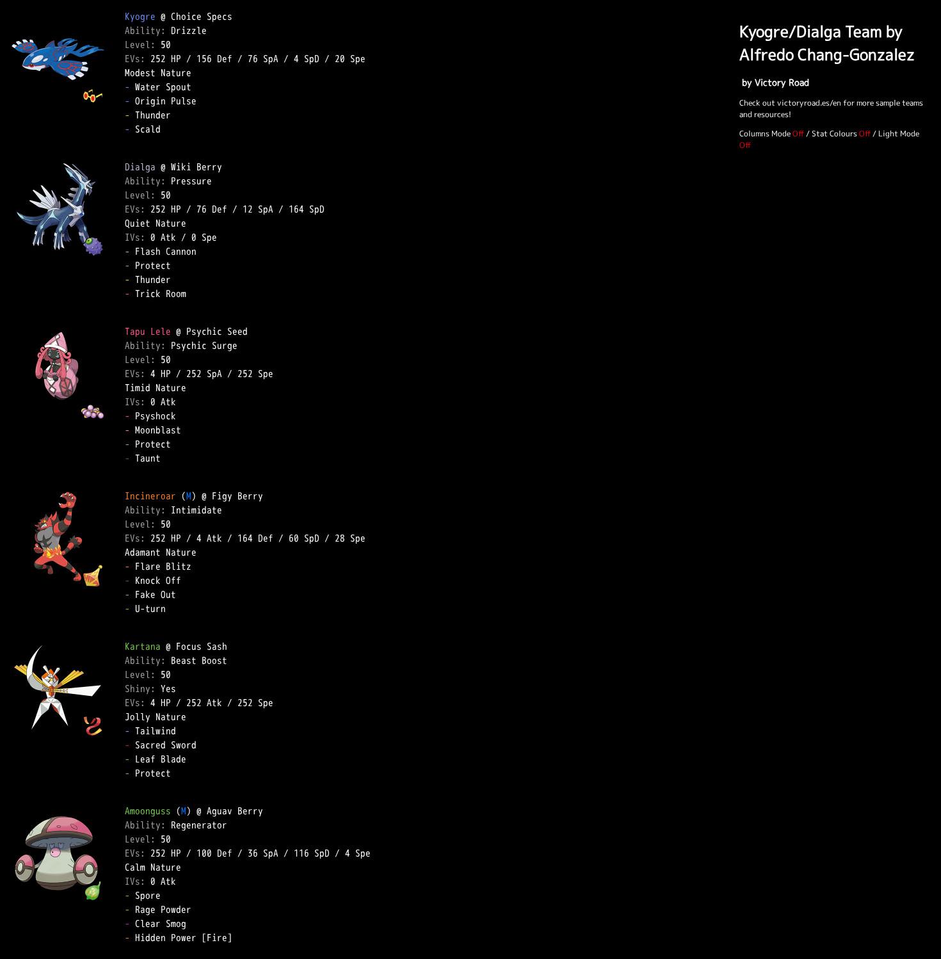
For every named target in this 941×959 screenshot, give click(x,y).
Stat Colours (834, 133)
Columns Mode (765, 133)
